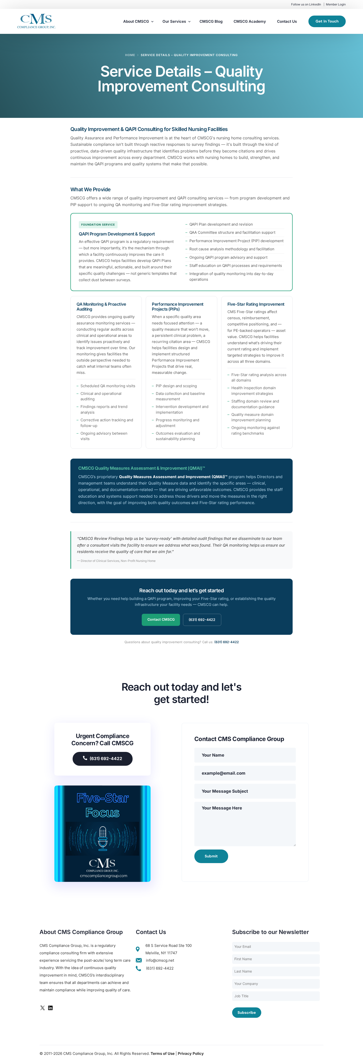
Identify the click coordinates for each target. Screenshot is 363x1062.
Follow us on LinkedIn (306, 4)
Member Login (336, 4)
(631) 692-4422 (202, 619)
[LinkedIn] (50, 1009)
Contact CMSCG (161, 619)
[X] (42, 1009)
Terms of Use (163, 1053)
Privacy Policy (191, 1053)
